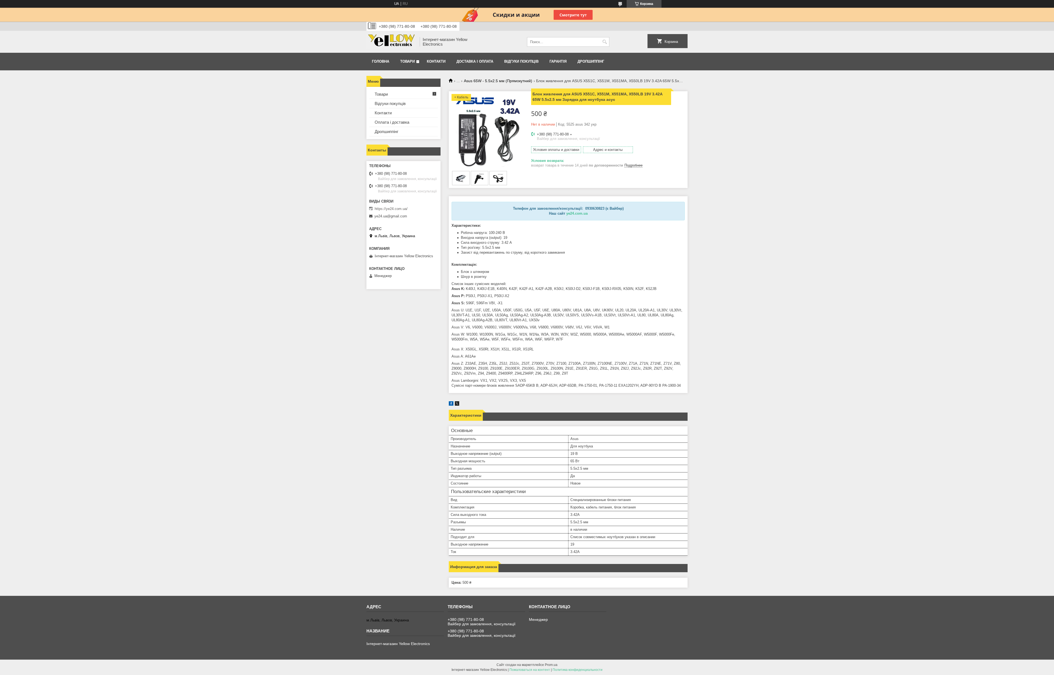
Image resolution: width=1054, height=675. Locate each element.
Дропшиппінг (591, 61)
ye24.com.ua (577, 213)
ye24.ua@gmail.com (390, 216)
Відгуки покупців (521, 61)
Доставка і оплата (474, 61)
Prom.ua (551, 665)
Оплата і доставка (392, 122)
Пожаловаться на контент (529, 670)
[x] (457, 404)
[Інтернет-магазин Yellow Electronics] (391, 42)
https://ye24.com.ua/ (391, 209)
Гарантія (558, 61)
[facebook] (451, 404)
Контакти (436, 61)
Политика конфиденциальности (577, 670)
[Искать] (604, 42)
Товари (407, 61)
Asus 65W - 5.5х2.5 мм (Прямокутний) (498, 81)
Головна (380, 61)
